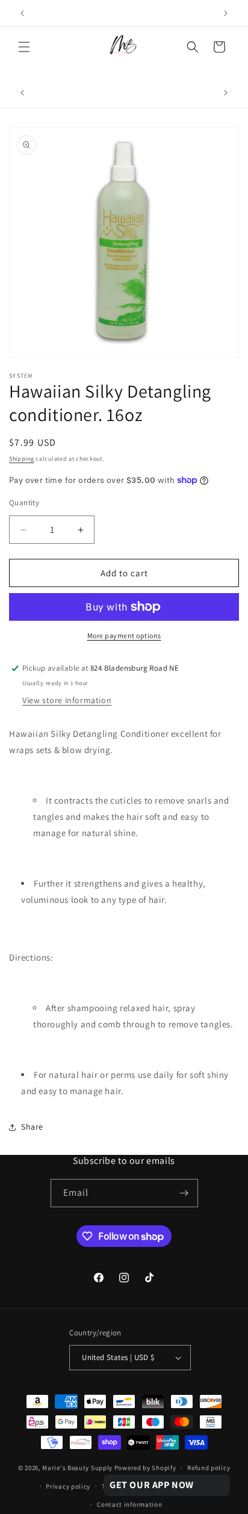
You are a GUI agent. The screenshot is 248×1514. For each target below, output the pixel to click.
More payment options (124, 635)
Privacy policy (68, 1486)
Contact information (129, 1504)
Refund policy (208, 1467)
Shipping (21, 459)
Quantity (24, 502)
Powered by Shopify (145, 1467)
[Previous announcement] (22, 13)
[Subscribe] (184, 1193)
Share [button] (32, 1126)
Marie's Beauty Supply (77, 1467)
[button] (24, 47)
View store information (66, 700)
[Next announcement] (225, 13)
